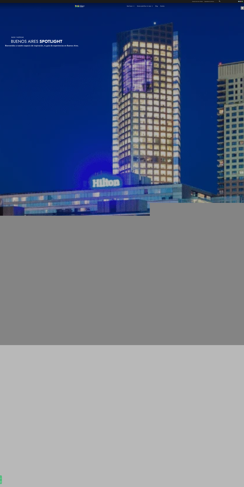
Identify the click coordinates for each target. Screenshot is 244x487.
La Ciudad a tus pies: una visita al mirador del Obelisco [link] (86, 446)
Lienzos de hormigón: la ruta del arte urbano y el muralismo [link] (144, 403)
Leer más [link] (13, 404)
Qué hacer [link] (130, 6)
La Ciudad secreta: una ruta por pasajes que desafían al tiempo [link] (88, 403)
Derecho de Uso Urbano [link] (197, 1)
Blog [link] (156, 6)
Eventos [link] (162, 6)
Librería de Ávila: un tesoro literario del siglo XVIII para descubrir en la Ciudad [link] (148, 447)
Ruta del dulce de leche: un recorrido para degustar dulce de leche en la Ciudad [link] (35, 447)
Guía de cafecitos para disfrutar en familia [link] (194, 446)
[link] (242, 8)
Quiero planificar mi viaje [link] (144, 6)
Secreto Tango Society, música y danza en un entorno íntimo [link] (200, 403)
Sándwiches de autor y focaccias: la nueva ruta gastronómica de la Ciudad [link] (36, 403)
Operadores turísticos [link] (209, 1)
